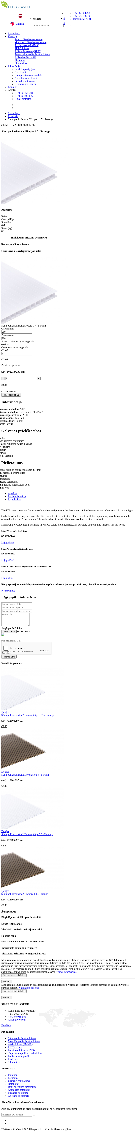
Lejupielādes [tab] (14, 499)
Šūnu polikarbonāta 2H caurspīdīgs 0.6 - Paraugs (27, 834)
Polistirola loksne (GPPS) (28, 51)
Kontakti (12, 87)
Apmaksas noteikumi (26, 78)
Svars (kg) (6, 228)
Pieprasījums (8, 590)
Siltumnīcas (21, 63)
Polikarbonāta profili (25, 57)
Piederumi (20, 60)
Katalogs (12, 36)
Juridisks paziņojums (25, 69)
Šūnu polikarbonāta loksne (28, 39)
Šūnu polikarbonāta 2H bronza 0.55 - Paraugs (25, 774)
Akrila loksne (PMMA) (27, 45)
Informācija (14, 66)
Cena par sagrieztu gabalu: (15, 347)
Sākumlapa (14, 33)
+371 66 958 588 (82, 13)
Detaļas (5, 712)
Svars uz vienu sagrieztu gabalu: (18, 341)
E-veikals (13, 116)
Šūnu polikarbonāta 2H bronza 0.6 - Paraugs (24, 894)
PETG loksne (22, 48)
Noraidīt (6, 981)
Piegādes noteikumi (25, 81)
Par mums (13, 1078)
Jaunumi (12, 1075)
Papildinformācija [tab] (17, 496)
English (20, 23)
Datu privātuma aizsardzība (29, 75)
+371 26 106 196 (82, 16)
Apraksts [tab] (12, 493)
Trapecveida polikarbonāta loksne (32, 54)
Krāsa (4, 216)
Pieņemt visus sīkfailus (14, 975)
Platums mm (7, 335)
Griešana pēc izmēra (25, 84)
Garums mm (7, 328)
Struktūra (6, 222)
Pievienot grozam (11, 395)
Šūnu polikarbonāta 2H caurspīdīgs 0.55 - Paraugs (27, 715)
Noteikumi (20, 72)
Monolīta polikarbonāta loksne (30, 42)
